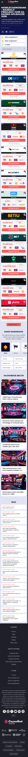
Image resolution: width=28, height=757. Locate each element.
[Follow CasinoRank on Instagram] (8, 711)
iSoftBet (13, 664)
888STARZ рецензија (13, 143)
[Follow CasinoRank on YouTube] (15, 711)
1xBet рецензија (13, 96)
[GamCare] (6, 735)
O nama (13, 675)
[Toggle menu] (2, 2)
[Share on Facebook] (6, 32)
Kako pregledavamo (14, 683)
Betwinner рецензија (13, 119)
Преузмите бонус (13, 69)
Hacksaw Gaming (14, 659)
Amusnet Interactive (14, 656)
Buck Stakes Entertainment (14, 661)
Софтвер (13, 637)
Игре (13, 634)
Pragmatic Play (13, 653)
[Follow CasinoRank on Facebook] (4, 711)
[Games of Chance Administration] (4, 730)
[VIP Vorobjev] (22, 730)
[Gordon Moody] (17, 735)
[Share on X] (2, 32)
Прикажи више (12, 324)
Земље (14, 640)
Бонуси (14, 631)
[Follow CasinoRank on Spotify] (19, 711)
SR (13, 715)
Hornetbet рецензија (13, 166)
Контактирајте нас (13, 678)
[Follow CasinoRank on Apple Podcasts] (23, 711)
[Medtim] (13, 730)
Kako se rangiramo (13, 680)
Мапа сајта (13, 643)
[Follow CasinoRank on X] (11, 711)
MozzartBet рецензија (14, 72)
